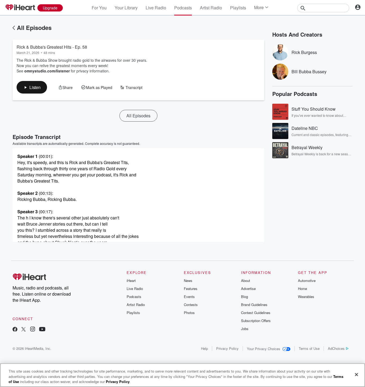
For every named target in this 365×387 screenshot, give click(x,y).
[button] (32, 87)
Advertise (248, 288)
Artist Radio (211, 8)
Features (190, 288)
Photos (189, 312)
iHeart (131, 280)
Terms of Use (309, 348)
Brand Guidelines (254, 304)
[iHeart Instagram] (32, 330)
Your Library (126, 8)
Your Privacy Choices (263, 348)
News (188, 280)
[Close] (356, 374)
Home (302, 288)
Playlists (238, 8)
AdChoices (336, 348)
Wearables (306, 296)
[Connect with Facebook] (15, 330)
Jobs (244, 328)
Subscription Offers (256, 320)
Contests (191, 304)
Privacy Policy (227, 348)
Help (204, 348)
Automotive (307, 280)
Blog (244, 296)
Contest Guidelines (255, 312)
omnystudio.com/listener (47, 70)
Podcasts (183, 8)
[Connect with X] (23, 330)
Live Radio (156, 8)
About (245, 280)
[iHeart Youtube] (42, 330)
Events (189, 296)
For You (99, 8)
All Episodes (34, 27)
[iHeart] (20, 7)
